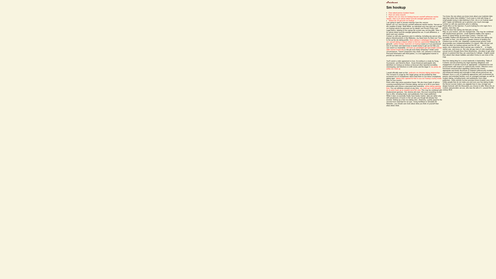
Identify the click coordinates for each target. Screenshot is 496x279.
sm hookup (416, 44)
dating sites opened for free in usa (408, 78)
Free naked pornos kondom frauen (401, 13)
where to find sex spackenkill (418, 42)
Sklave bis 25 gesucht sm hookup (401, 21)
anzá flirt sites (415, 90)
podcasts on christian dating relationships (424, 73)
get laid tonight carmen (433, 48)
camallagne (420, 48)
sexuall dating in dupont (398, 42)
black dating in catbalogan (419, 40)
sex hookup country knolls (432, 78)
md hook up (410, 48)
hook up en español (402, 90)
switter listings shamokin (402, 44)
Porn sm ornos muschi (397, 15)
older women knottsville (395, 50)
